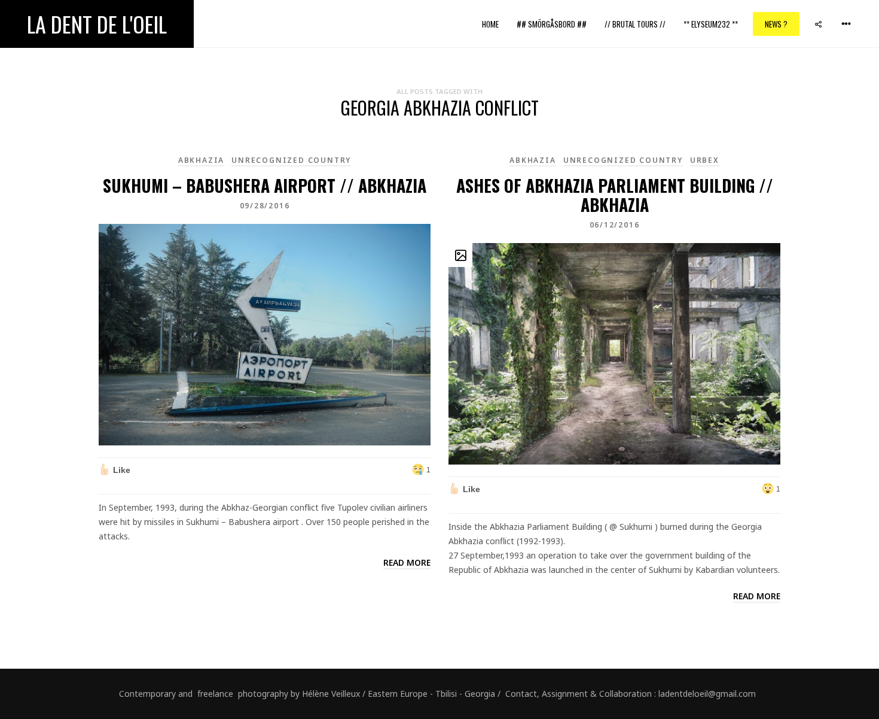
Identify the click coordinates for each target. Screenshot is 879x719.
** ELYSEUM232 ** (710, 24)
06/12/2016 (615, 225)
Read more (407, 562)
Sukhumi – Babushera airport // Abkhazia (264, 185)
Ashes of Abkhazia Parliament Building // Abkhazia (614, 195)
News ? (776, 24)
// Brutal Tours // (635, 24)
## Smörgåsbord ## (552, 24)
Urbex (704, 160)
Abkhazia (201, 160)
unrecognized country (291, 160)
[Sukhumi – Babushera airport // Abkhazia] (265, 333)
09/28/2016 (265, 206)
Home (490, 24)
